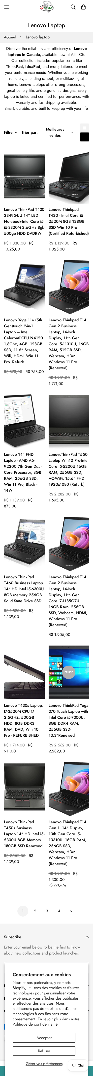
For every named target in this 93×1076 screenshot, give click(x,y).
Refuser (44, 1051)
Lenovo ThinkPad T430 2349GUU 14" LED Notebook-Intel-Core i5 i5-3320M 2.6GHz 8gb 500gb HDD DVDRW (24, 221)
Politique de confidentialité (35, 1024)
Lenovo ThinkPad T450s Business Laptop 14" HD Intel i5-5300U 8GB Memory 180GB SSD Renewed (24, 834)
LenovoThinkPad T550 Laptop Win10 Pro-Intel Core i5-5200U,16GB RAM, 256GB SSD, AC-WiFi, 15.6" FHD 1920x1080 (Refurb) (69, 469)
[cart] (83, 7)
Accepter (44, 1038)
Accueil (10, 37)
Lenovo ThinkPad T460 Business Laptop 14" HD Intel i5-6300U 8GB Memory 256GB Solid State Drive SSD (24, 589)
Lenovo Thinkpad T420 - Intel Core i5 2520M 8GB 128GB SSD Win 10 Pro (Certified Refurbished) (69, 221)
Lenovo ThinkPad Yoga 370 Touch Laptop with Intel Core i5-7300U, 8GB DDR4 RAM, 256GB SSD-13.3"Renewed (68, 720)
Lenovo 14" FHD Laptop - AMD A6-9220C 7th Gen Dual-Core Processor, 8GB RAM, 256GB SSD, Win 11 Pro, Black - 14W (23, 472)
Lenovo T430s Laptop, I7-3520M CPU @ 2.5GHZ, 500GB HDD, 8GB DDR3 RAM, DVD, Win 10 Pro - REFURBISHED (23, 720)
